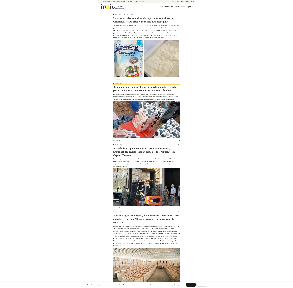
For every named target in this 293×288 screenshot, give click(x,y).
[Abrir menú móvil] (98, 6)
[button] (146, 79)
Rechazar (201, 285)
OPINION (131, 1)
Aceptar (191, 285)
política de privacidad (178, 285)
